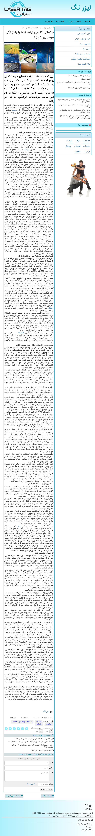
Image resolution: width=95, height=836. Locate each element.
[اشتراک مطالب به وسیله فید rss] (6, 728)
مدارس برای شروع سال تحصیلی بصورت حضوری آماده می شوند (73, 100)
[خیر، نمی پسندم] (41, 731)
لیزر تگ (81, 8)
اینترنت (86, 152)
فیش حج (86, 49)
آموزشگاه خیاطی (83, 33)
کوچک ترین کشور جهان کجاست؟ (79, 76)
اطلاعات (86, 141)
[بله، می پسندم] (51, 731)
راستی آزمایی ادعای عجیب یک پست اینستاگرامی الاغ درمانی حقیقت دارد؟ (32, 746)
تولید (77, 141)
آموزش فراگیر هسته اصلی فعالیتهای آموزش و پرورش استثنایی (75, 111)
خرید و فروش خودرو (82, 38)
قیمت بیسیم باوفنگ (82, 54)
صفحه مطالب (46, 796)
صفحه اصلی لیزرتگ (13, 796)
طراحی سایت (85, 44)
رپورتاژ (68, 146)
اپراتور (26, 149)
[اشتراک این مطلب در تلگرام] (22, 728)
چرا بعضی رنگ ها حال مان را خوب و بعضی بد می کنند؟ (74, 106)
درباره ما (89, 827)
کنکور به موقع (85, 79)
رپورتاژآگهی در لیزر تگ (84, 824)
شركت (69, 141)
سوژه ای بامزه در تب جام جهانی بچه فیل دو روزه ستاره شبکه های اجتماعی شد (75, 116)
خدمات (59, 21)
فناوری (77, 152)
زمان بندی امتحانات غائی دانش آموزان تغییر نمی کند (73, 83)
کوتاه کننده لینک (83, 64)
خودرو (20, 526)
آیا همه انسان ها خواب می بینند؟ (42, 750)
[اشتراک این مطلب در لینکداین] (10, 728)
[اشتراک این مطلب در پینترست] (26, 728)
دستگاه (50, 308)
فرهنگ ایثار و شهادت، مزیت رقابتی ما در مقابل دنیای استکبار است (30, 742)
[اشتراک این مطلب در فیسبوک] (18, 728)
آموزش (48, 21)
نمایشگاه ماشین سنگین (80, 59)
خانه (87, 21)
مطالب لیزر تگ (73, 21)
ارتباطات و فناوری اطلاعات (22, 721)
